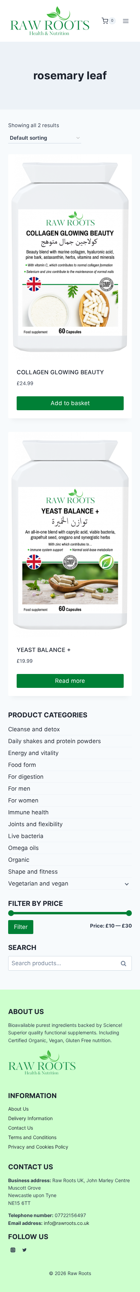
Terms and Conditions (32, 1137)
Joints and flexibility (35, 824)
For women (23, 800)
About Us (18, 1109)
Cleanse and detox (34, 729)
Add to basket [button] (70, 403)
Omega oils (23, 847)
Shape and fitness (33, 871)
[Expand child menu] (126, 883)
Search (125, 963)
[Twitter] (24, 1250)
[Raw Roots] (50, 21)
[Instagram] (13, 1250)
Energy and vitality (33, 753)
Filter (21, 926)
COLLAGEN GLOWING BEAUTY (60, 372)
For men (19, 788)
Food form (22, 764)
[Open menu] (125, 21)
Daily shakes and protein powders (54, 741)
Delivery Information (30, 1118)
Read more (70, 680)
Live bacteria (25, 836)
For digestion (25, 776)
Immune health (28, 812)
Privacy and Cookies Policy (38, 1147)
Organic (18, 859)
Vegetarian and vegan (38, 883)
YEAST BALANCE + (44, 650)
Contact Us (20, 1128)
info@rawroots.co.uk (66, 1223)
